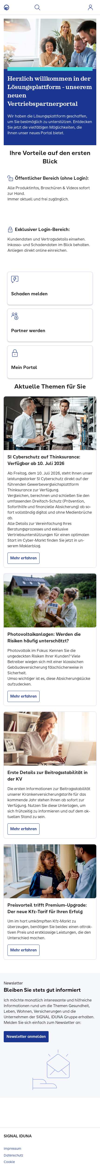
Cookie (9, 1162)
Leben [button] (56, 7)
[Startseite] (6, 7)
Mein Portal (90, 7)
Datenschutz (13, 1155)
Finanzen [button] (72, 7)
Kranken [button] (48, 7)
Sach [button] (64, 7)
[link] (50, 288)
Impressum (12, 1149)
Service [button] (80, 7)
